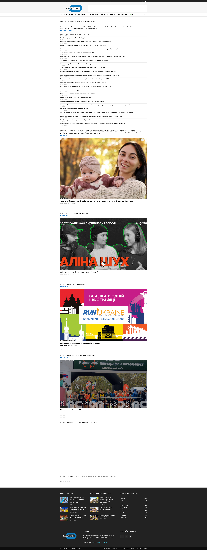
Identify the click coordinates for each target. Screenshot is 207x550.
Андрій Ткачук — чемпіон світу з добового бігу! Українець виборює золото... (78, 509)
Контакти (99, 1)
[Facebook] (140, 1)
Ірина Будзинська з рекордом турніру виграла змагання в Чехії (77, 93)
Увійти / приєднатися (65, 1)
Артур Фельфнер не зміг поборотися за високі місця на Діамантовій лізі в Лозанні (83, 82)
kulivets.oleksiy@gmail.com (100, 542)
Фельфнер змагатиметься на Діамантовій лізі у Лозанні (75, 97)
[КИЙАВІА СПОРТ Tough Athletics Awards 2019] (94, 509)
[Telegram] (145, 1)
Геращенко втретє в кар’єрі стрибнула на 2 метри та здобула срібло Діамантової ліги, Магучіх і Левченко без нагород (93, 56)
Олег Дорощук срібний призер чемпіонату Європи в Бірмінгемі (77, 120)
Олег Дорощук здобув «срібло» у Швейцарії (72, 37)
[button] (145, 14)
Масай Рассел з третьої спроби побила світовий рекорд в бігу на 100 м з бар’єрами (83, 45)
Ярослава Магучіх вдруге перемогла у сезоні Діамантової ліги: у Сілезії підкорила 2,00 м (85, 78)
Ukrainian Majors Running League (68, 340)
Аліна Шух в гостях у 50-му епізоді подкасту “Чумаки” (79, 272)
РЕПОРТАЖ (64, 357)
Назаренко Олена (64, 203)
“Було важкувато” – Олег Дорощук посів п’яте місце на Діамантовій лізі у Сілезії (82, 67)
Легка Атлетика (74, 1)
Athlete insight (64, 198)
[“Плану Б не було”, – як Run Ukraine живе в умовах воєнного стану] (103, 384)
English (110, 1)
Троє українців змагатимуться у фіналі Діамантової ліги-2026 (77, 52)
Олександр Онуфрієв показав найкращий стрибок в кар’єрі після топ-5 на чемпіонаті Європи (86, 64)
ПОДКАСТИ (64, 215)
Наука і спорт (94, 14)
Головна (64, 14)
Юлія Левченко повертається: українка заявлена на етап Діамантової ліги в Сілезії (83, 90)
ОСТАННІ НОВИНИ (66, 30)
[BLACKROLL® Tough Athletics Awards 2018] (94, 517)
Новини (71, 14)
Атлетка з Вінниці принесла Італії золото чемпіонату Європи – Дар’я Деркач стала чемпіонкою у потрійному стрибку (92, 123)
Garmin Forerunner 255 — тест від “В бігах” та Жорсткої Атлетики (78, 517)
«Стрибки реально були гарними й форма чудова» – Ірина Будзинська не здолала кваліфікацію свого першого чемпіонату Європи (96, 112)
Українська (105, 1)
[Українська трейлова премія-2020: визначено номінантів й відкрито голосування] (94, 500)
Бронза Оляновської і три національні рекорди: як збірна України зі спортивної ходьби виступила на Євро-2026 (91, 116)
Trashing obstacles (92, 1)
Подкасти (104, 14)
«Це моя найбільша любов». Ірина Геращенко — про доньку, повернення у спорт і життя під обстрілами (96, 201)
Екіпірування (82, 14)
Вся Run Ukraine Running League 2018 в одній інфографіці (80, 343)
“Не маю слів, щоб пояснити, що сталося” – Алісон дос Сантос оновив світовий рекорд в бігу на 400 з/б (89, 49)
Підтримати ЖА (123, 14)
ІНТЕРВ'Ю (63, 136)
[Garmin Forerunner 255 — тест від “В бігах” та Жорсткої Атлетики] (64, 518)
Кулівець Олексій (64, 274)
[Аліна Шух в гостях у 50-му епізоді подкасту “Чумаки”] (103, 244)
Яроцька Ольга (64, 412)
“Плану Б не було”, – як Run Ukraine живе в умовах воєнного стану (83, 410)
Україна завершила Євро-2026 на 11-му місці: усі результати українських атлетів (82, 101)
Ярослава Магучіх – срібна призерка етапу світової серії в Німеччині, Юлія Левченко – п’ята (85, 41)
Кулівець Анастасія (65, 345)
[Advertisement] (117, 8)
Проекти (112, 14)
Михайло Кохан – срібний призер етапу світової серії (74, 34)
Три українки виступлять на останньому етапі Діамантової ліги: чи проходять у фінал (84, 60)
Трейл (80, 1)
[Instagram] (143, 1)
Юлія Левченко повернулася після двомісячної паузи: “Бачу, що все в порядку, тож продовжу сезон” (88, 71)
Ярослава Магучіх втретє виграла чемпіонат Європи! (74, 108)
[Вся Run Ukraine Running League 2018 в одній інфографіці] (103, 315)
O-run (85, 1)
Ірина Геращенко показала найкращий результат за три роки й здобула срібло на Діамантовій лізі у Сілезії (89, 75)
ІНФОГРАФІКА (64, 286)
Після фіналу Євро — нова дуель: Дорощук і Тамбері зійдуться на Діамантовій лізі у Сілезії (85, 86)
